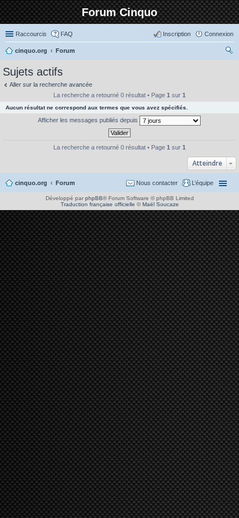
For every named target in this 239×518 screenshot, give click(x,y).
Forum (65, 183)
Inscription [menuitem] (177, 34)
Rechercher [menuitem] (229, 51)
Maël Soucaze (160, 204)
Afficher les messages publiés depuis (89, 120)
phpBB (94, 198)
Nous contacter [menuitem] (157, 183)
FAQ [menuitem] (67, 34)
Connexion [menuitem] (219, 34)
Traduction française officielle (98, 204)
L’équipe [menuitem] (202, 183)
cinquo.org (31, 183)
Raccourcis (31, 34)
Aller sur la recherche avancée (50, 84)
